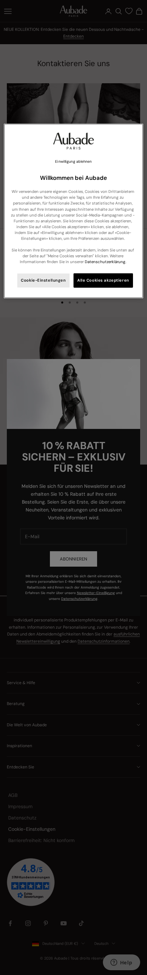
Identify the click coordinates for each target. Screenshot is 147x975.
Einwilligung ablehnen (73, 161)
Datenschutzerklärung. (105, 261)
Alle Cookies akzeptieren (103, 280)
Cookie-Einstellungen (43, 280)
